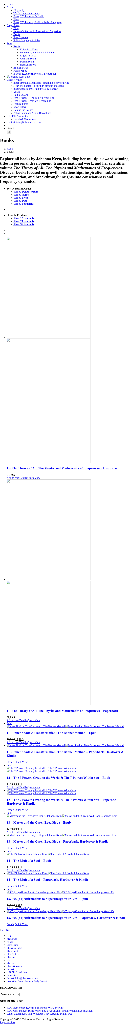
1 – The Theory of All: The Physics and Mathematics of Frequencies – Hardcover (62, 468)
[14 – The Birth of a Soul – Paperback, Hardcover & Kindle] (68, 873)
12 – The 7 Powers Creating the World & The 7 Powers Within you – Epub (58, 777)
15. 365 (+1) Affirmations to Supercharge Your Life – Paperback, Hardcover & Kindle (66, 917)
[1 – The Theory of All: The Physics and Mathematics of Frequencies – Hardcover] (68, 350)
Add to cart (13, 477)
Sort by (25, 191)
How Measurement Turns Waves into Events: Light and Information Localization (50, 1010)
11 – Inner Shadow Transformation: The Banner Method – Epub (52, 733)
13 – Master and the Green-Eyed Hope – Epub (39, 822)
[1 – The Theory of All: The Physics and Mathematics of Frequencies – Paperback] (68, 592)
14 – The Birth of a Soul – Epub (29, 860)
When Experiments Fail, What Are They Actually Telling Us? (39, 1013)
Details (23, 477)
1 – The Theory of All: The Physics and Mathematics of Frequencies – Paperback (62, 711)
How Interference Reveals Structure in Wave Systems (35, 1007)
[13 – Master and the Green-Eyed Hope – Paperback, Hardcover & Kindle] (68, 835)
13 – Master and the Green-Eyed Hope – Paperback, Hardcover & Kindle (57, 841)
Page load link (7, 1022)
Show (23, 218)
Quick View (33, 477)
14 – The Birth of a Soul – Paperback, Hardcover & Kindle (47, 879)
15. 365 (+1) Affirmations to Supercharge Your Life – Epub (47, 899)
